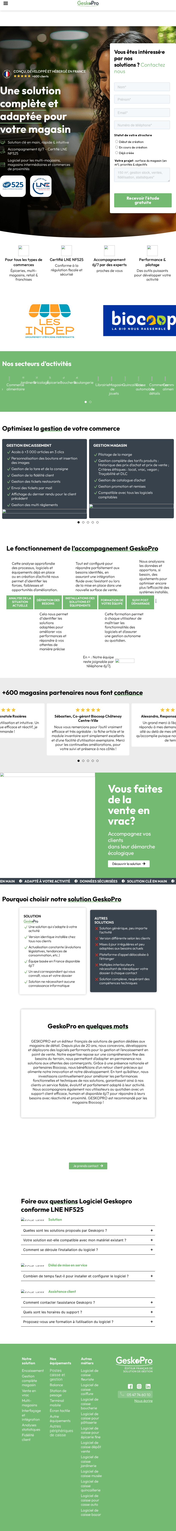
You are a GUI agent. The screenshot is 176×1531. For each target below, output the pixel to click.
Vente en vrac (29, 1392)
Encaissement (33, 1370)
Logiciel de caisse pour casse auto (90, 1500)
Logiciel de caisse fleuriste (89, 1374)
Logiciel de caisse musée (91, 1473)
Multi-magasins (29, 1402)
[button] (125, 401)
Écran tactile (60, 1410)
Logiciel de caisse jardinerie (89, 1461)
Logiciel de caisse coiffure (89, 1389)
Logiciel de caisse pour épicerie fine (90, 1432)
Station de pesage (58, 1392)
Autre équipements (60, 1418)
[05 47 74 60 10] (122, 1394)
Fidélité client (28, 1437)
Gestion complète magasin (29, 1380)
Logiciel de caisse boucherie (89, 1403)
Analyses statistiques (31, 1427)
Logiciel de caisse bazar (91, 1512)
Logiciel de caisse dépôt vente (91, 1446)
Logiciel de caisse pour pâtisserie (90, 1418)
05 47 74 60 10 (138, 1394)
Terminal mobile (57, 1402)
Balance (56, 1385)
